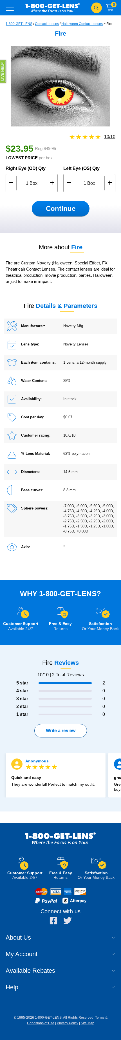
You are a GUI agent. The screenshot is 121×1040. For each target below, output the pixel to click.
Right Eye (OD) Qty (26, 168)
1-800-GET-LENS (52, 8)
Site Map (87, 1023)
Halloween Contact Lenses (82, 24)
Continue (60, 208)
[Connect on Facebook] (53, 920)
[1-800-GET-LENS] (60, 844)
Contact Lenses (47, 24)
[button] (3, 71)
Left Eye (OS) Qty (81, 168)
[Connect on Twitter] (67, 920)
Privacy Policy (67, 1023)
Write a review (60, 730)
